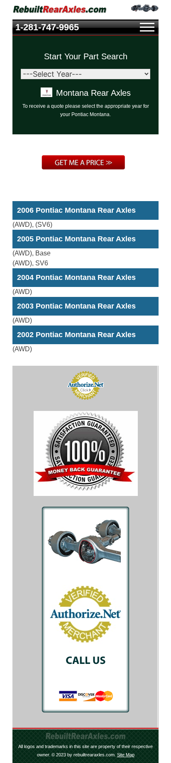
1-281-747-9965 (47, 27)
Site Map (125, 754)
